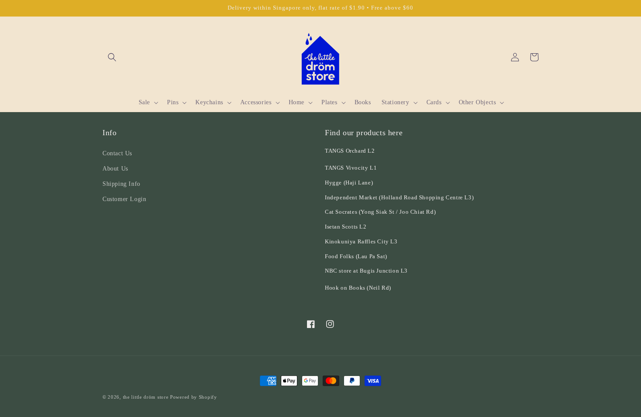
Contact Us (117, 153)
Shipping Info (121, 184)
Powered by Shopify (193, 397)
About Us (115, 168)
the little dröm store (146, 397)
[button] (112, 57)
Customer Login (124, 199)
